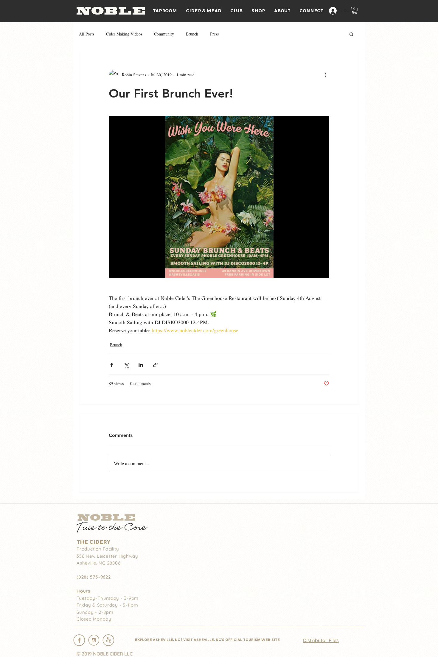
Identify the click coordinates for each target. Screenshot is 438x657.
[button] (354, 10)
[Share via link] (155, 365)
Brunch (192, 34)
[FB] (79, 640)
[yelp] (108, 640)
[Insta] (94, 640)
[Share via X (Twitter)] (126, 365)
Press (214, 34)
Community (164, 34)
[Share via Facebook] (111, 365)
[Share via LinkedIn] (141, 365)
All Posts (86, 34)
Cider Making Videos (124, 34)
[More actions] (325, 74)
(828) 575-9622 (94, 577)
